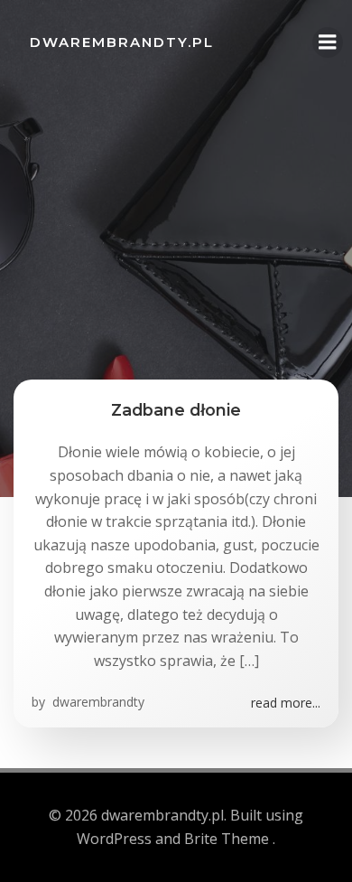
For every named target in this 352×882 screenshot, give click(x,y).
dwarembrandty (96, 701)
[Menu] (327, 42)
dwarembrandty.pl (122, 42)
